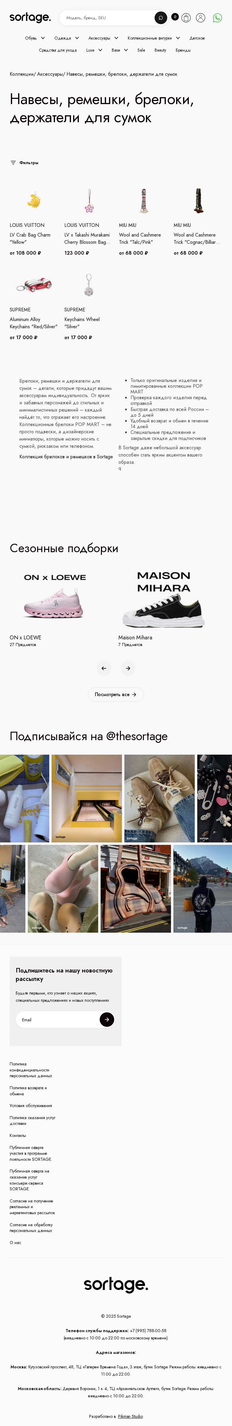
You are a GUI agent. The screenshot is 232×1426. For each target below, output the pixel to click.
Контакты (18, 1135)
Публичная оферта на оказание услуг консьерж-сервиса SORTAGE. (29, 1180)
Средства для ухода (58, 50)
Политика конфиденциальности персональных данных (31, 1070)
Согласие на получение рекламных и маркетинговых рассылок (32, 1207)
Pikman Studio (130, 1416)
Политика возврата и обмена (28, 1091)
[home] (35, 17)
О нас (15, 1243)
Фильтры (28, 163)
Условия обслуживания (31, 1106)
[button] (35, 38)
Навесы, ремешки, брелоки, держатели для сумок (121, 74)
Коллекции (22, 74)
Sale (141, 50)
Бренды (183, 50)
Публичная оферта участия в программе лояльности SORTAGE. (31, 1153)
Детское (197, 38)
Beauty (160, 50)
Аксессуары (50, 74)
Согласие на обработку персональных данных (31, 1228)
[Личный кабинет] (200, 18)
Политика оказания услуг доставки (32, 1121)
